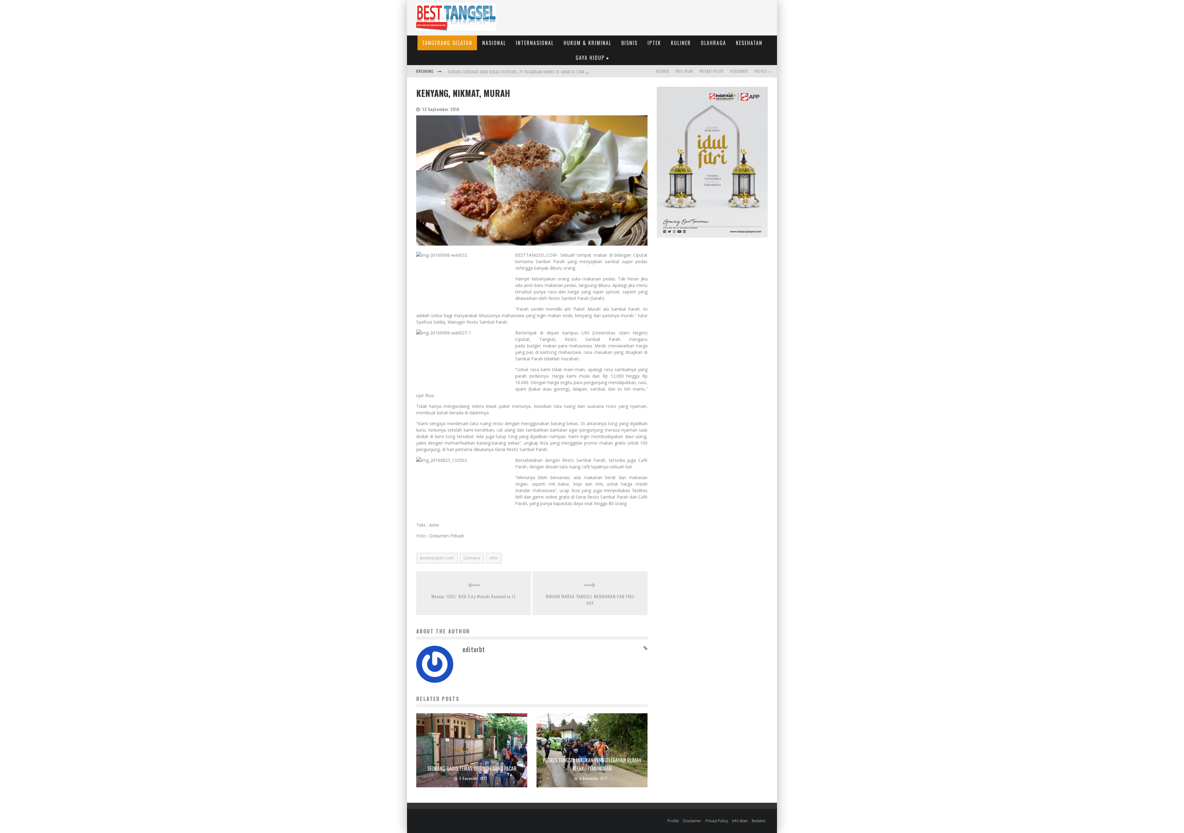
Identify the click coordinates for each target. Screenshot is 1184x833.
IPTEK (654, 43)
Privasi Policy (711, 71)
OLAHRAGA (713, 43)
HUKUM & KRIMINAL (587, 43)
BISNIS (629, 43)
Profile (760, 71)
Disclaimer (739, 71)
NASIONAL (494, 43)
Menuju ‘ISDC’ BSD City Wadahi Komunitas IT (473, 596)
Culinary (471, 558)
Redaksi (662, 71)
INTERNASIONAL (535, 43)
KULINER (681, 43)
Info (494, 558)
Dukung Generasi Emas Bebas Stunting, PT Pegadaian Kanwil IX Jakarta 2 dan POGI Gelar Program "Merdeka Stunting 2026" (558, 71)
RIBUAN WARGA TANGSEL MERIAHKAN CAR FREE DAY (590, 599)
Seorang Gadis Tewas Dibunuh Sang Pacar (471, 768)
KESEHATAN (749, 43)
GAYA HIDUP (590, 57)
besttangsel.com (437, 558)
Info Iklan (684, 71)
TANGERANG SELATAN (447, 43)
